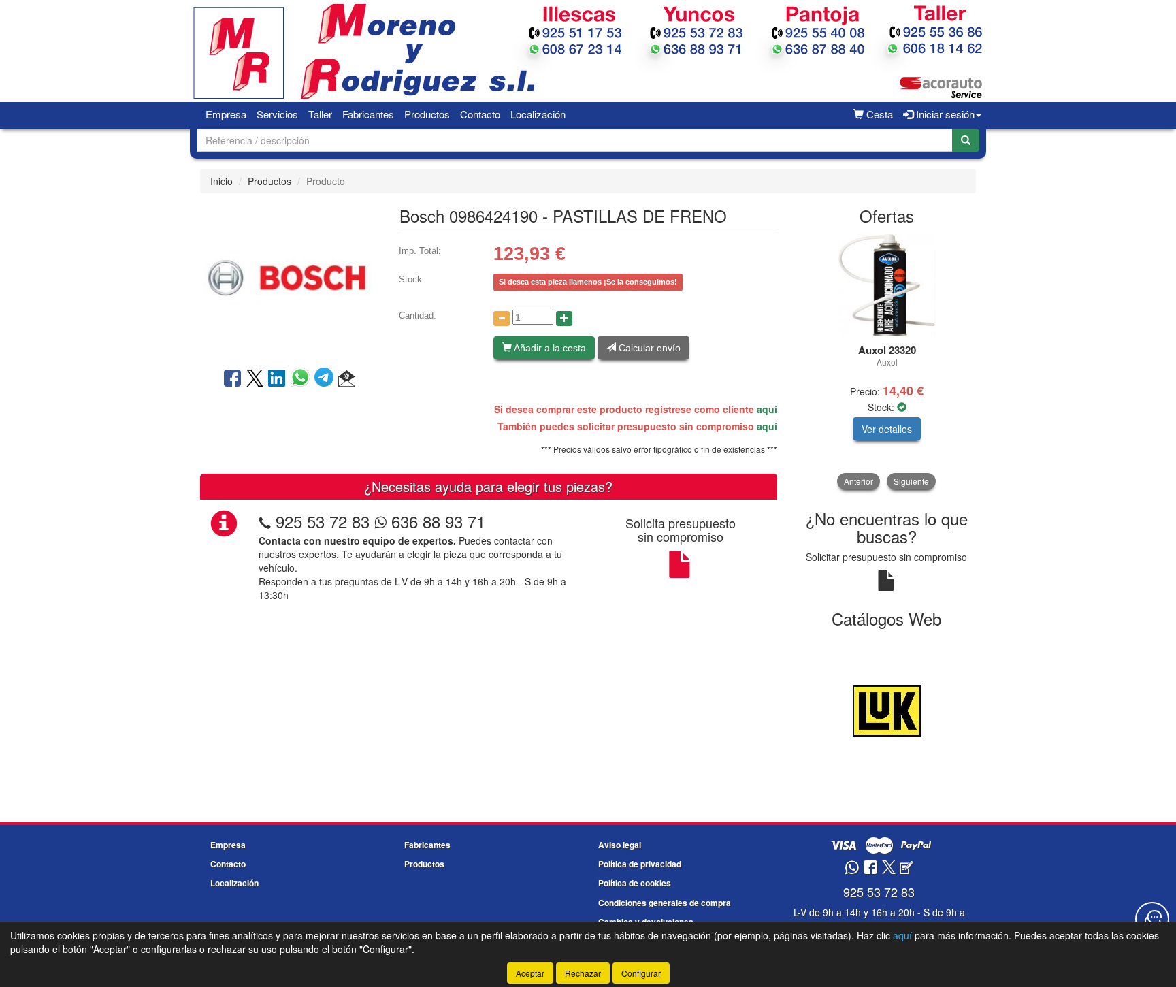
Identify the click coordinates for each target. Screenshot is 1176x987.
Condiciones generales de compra (664, 902)
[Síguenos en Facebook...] (870, 868)
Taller (320, 114)
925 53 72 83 (323, 521)
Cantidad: (417, 315)
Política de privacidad (639, 864)
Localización (538, 114)
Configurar (641, 973)
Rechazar (583, 973)
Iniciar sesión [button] (944, 114)
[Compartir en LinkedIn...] (277, 379)
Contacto (480, 114)
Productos (427, 114)
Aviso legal (619, 845)
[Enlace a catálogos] (887, 709)
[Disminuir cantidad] (501, 318)
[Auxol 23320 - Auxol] (887, 285)
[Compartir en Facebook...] (232, 379)
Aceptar (530, 973)
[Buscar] (965, 140)
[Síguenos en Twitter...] (889, 868)
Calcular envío (648, 347)
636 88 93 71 (436, 521)
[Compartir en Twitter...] (254, 379)
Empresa (226, 114)
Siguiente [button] (911, 481)
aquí (767, 409)
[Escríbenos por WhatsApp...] (852, 868)
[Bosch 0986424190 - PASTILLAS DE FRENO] (289, 279)
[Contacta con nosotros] (1152, 919)
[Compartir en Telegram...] (326, 379)
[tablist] (887, 361)
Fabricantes (368, 114)
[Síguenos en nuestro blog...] (906, 868)
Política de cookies (634, 883)
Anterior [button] (858, 481)
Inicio (221, 181)
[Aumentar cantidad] (564, 318)
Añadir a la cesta (549, 347)
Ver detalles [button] (887, 429)
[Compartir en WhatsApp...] (302, 379)
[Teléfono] (265, 521)
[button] (346, 379)
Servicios (277, 114)
